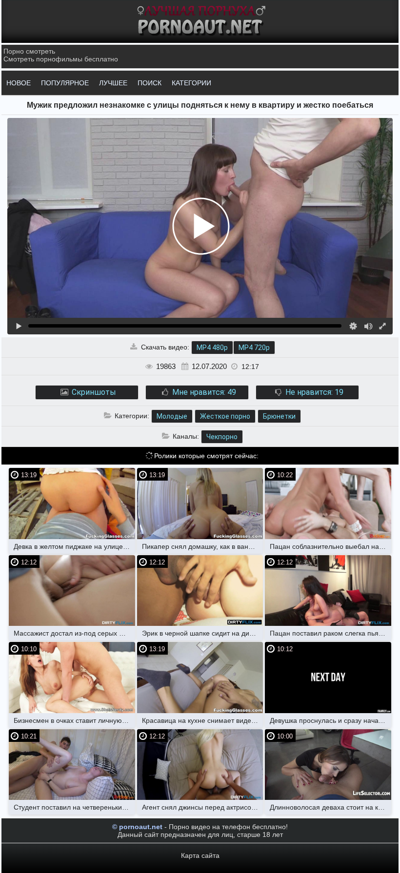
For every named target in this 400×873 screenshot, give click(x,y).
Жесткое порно (225, 416)
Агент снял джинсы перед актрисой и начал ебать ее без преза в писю (202, 807)
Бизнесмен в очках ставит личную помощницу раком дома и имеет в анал (74, 720)
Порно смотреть (29, 51)
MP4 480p (212, 347)
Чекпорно (222, 437)
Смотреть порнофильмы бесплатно (60, 59)
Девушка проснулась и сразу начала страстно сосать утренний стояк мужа (330, 720)
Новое (18, 83)
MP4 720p (254, 347)
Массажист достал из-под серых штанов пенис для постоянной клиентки (74, 633)
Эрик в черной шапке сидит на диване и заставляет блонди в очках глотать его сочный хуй (202, 633)
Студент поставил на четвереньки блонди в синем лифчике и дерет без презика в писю (74, 807)
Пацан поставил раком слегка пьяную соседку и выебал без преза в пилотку (330, 633)
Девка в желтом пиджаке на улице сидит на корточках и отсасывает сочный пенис (74, 546)
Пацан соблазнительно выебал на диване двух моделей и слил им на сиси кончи (330, 546)
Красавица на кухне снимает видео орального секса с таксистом (202, 720)
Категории (191, 83)
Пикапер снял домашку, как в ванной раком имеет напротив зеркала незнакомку (202, 546)
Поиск (149, 83)
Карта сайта (200, 855)
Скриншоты (93, 392)
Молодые (172, 416)
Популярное (65, 83)
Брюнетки (279, 416)
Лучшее (113, 83)
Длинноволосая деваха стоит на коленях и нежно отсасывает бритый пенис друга (330, 807)
